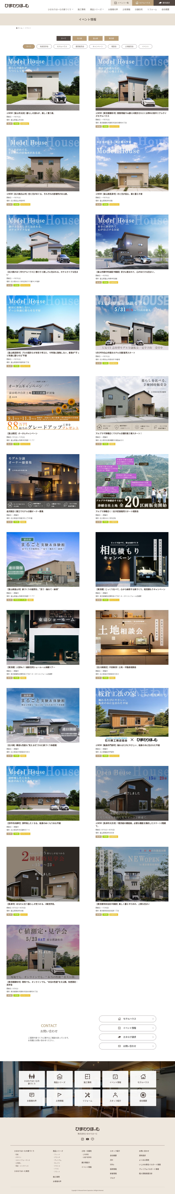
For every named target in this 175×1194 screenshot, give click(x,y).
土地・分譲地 (87, 1151)
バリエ (56, 1168)
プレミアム (57, 1160)
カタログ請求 (129, 1037)
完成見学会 (44, 46)
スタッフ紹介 (115, 1151)
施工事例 (81, 9)
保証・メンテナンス (22, 1166)
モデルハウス (144, 3)
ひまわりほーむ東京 (21, 1171)
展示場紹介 (86, 1162)
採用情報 (113, 1169)
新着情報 (113, 1173)
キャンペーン (98, 46)
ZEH (111, 1160)
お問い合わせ (129, 1046)
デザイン (18, 1157)
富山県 (95, 38)
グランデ (57, 1157)
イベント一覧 (123, 3)
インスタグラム (82, 1139)
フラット (57, 1171)
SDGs (112, 1164)
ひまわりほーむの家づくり (59, 9)
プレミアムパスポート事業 (149, 1169)
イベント (145, 46)
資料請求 (166, 3)
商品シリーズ (96, 9)
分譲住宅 (139, 9)
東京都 (111, 38)
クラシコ (57, 1166)
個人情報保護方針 (145, 1173)
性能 (17, 1154)
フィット (57, 1154)
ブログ (112, 1178)
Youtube (87, 1139)
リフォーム (152, 9)
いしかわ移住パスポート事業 (150, 1164)
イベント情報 (129, 1028)
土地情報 (126, 9)
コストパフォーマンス (23, 1160)
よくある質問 (144, 1160)
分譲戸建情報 (87, 1157)
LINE (92, 1139)
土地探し (18, 1163)
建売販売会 (80, 46)
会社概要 (165, 9)
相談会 (113, 46)
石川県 (79, 38)
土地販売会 (129, 46)
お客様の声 (113, 9)
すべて (63, 38)
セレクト (57, 1163)
